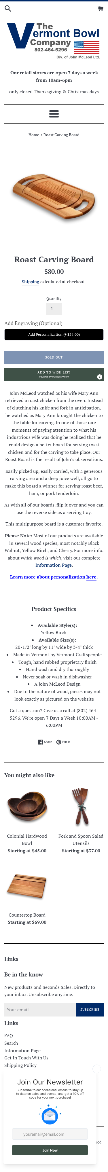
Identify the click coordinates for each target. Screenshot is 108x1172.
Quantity (54, 298)
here (91, 577)
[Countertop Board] (27, 886)
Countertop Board (27, 915)
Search (11, 1043)
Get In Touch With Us (26, 1058)
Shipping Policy (20, 1065)
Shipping (30, 282)
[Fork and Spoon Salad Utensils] (81, 807)
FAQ (8, 1035)
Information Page (53, 565)
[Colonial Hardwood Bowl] (27, 807)
